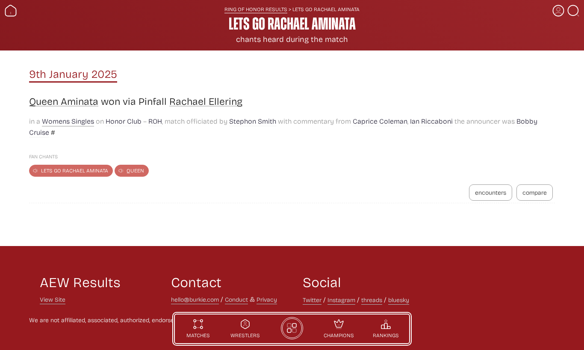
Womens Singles (68, 121)
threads (371, 299)
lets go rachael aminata (74, 170)
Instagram (341, 299)
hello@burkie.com (195, 299)
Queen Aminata (63, 101)
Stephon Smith (252, 121)
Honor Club (124, 121)
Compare (534, 192)
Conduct (236, 299)
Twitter (312, 299)
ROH (155, 121)
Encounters (490, 192)
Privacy (267, 299)
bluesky (398, 299)
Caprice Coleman (380, 121)
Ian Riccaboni (431, 121)
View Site (52, 299)
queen (135, 170)
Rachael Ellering (205, 101)
